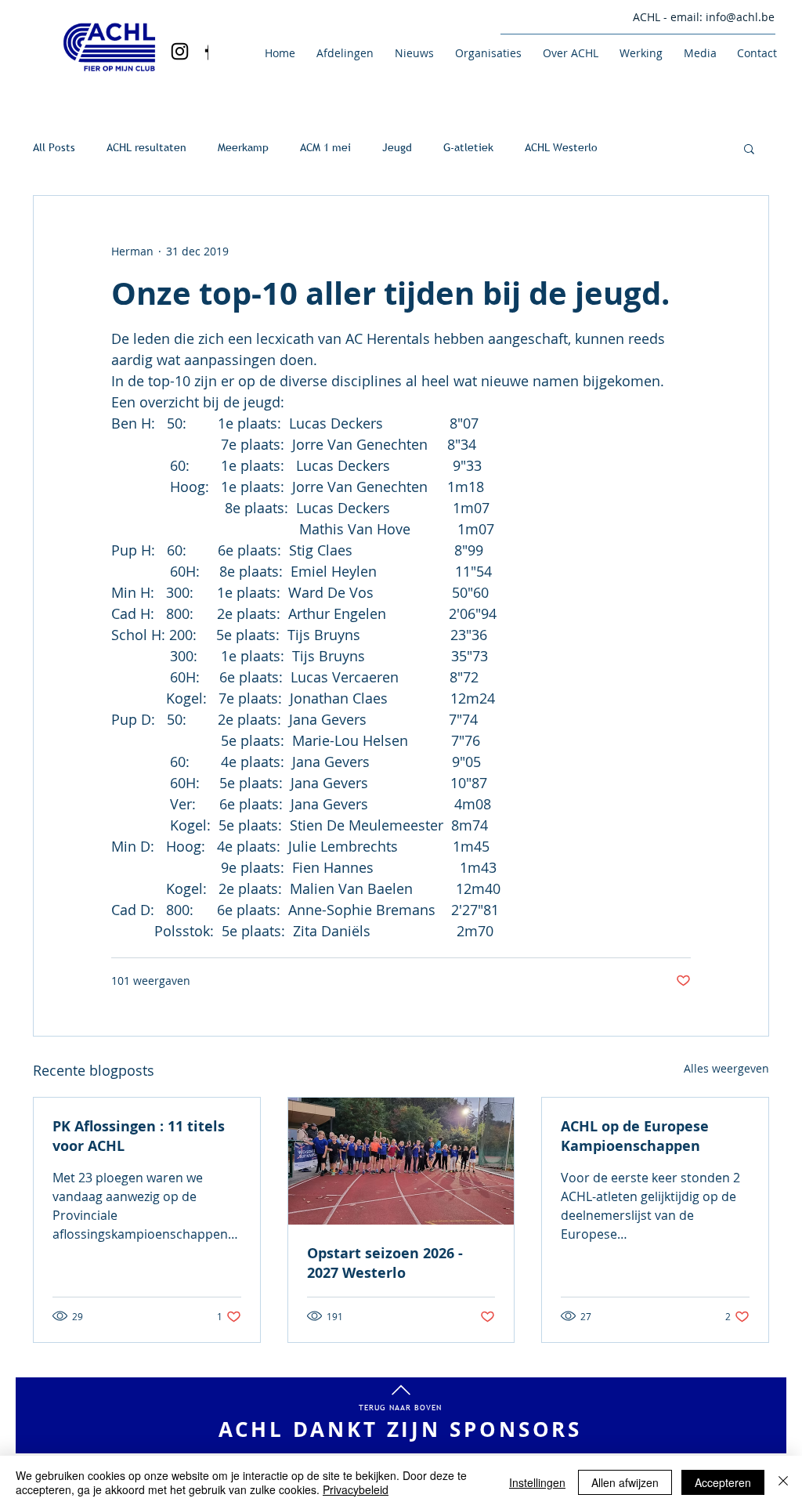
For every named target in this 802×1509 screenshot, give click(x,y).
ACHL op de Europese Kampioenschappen (635, 1136)
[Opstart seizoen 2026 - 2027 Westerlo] (401, 1161)
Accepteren (723, 1482)
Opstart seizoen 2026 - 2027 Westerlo (385, 1263)
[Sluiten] (783, 1482)
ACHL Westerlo (561, 147)
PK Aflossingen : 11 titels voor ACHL (138, 1136)
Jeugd (397, 147)
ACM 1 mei (325, 147)
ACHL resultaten (146, 147)
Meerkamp (243, 147)
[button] (342, 52)
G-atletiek (468, 147)
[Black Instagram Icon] (179, 51)
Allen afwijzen (625, 1482)
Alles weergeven (726, 1068)
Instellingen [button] (537, 1482)
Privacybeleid (355, 1489)
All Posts (54, 147)
